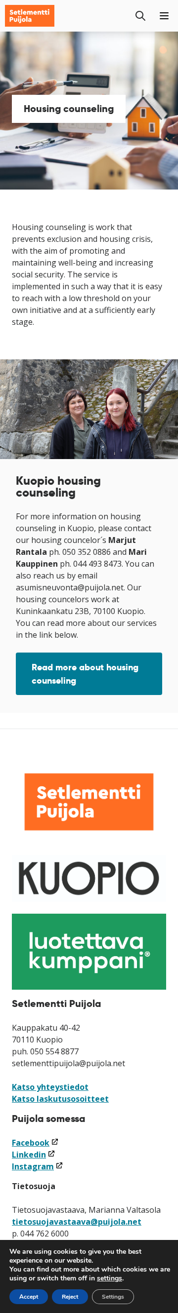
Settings (113, 1297)
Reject (70, 1297)
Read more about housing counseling (85, 673)
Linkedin (33, 1154)
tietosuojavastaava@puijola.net (76, 1221)
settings (109, 1278)
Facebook (35, 1142)
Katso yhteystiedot (50, 1086)
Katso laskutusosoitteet (60, 1098)
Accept (28, 1297)
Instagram (37, 1166)
